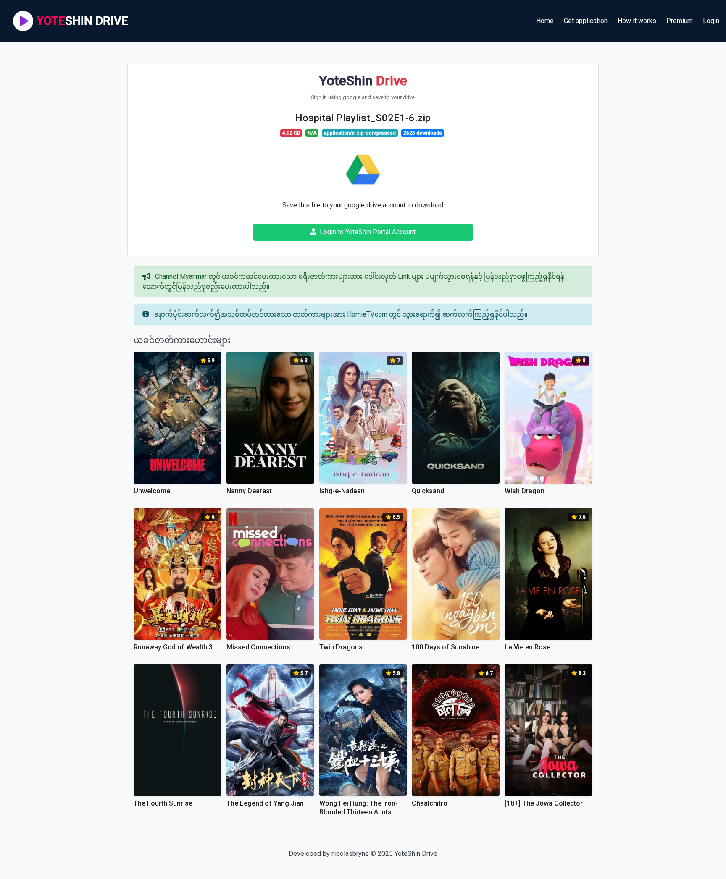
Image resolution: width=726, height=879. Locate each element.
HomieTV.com (367, 314)
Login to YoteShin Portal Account (368, 232)
